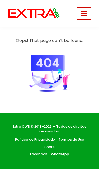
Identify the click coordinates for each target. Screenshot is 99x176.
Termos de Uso (71, 139)
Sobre (49, 147)
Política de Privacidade (35, 139)
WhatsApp (60, 154)
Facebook (38, 154)
